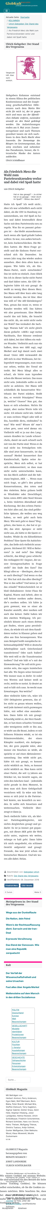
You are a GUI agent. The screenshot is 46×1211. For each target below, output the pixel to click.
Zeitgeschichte (19, 1060)
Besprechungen (19, 1037)
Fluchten (16, 1044)
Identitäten (17, 1031)
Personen (16, 1063)
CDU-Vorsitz (27, 885)
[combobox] (18, 1080)
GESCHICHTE (18, 1057)
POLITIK (15, 1010)
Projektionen (18, 1034)
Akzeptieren (7, 1208)
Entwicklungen (19, 1066)
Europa (15, 1015)
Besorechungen (19, 1021)
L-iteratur (16, 1047)
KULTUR (16, 1041)
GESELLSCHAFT (19, 1025)
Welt (14, 1018)
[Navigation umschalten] (6, 11)
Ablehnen (22, 1208)
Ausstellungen (18, 1050)
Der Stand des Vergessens (26, 876)
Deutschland (18, 1013)
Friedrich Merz (12, 885)
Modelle (15, 1028)
